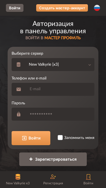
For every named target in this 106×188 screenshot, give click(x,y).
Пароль (18, 103)
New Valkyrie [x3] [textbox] (44, 65)
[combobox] (59, 64)
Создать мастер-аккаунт (62, 8)
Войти (14, 8)
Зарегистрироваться (55, 159)
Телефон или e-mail (29, 78)
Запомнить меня (79, 138)
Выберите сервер (27, 54)
